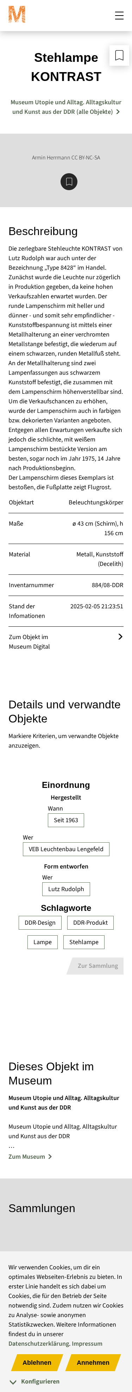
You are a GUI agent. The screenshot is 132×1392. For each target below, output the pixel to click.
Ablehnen (37, 1362)
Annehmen (93, 1362)
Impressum (87, 1343)
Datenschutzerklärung (38, 1343)
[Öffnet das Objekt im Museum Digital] (120, 637)
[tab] (66, 1381)
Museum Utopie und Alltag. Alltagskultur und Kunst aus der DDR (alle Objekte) (66, 107)
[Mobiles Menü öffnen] (119, 15)
